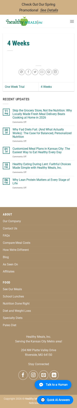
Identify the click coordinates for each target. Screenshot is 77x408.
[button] (72, 21)
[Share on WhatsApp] (22, 72)
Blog (6, 257)
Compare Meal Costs (16, 243)
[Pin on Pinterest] (49, 72)
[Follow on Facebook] (23, 375)
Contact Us (10, 228)
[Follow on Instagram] (33, 375)
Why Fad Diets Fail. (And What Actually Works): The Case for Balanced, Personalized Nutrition (42, 133)
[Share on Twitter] (35, 72)
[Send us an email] (43, 375)
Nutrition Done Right (16, 303)
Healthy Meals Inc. (35, 398)
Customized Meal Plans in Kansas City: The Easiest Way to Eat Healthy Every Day (41, 150)
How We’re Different (16, 250)
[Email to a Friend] (42, 72)
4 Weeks (46, 87)
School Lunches (13, 296)
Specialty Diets (12, 318)
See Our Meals (12, 289)
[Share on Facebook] (28, 72)
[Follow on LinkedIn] (54, 375)
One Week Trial (14, 87)
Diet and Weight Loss (17, 311)
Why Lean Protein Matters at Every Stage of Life (41, 181)
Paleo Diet (9, 325)
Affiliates (8, 271)
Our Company (12, 221)
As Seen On (10, 264)
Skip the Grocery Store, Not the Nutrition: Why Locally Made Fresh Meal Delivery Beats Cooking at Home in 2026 (42, 114)
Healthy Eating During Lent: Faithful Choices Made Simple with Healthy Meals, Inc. (42, 165)
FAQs (6, 235)
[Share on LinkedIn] (55, 72)
